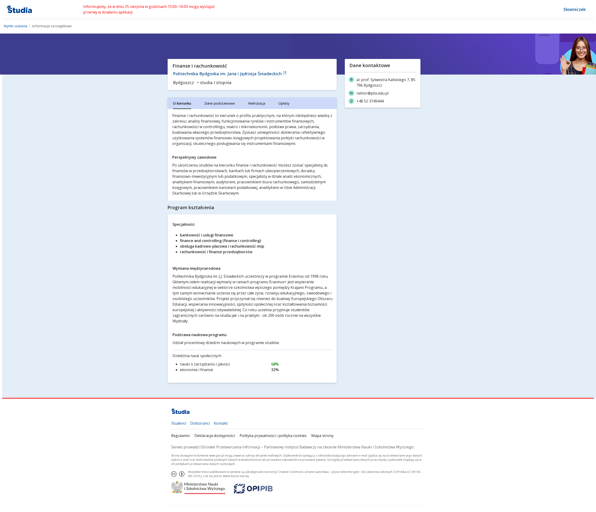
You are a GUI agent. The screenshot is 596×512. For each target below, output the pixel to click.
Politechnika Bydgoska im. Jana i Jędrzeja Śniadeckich (228, 73)
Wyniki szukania (15, 26)
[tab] (182, 103)
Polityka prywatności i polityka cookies (273, 435)
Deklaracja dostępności (214, 435)
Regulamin (180, 435)
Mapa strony (322, 435)
